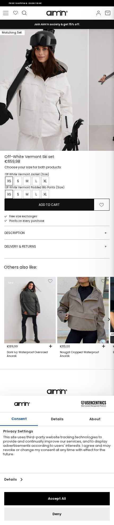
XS (9, 181)
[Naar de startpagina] (57, 13)
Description (56, 233)
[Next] (108, 319)
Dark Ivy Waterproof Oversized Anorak (27, 354)
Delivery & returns (56, 246)
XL (45, 181)
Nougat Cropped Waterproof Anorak (79, 354)
